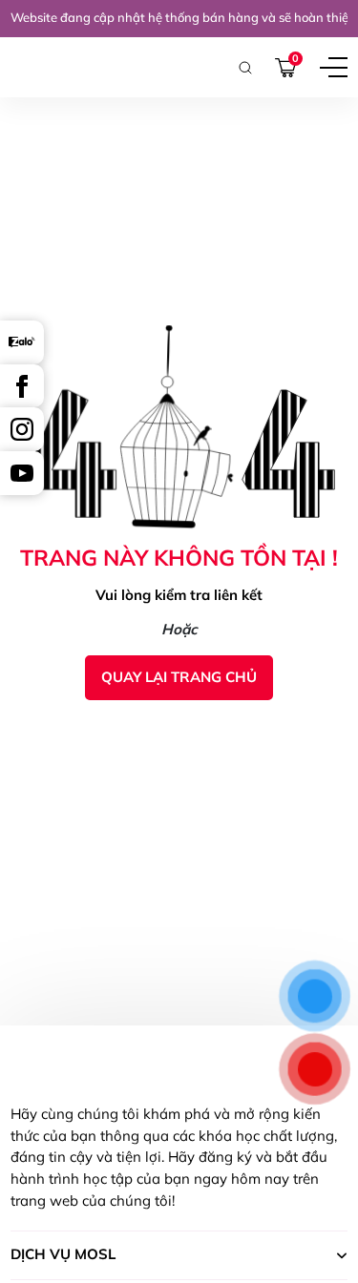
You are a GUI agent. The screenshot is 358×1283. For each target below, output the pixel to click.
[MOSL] (44, 67)
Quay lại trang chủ (179, 677)
